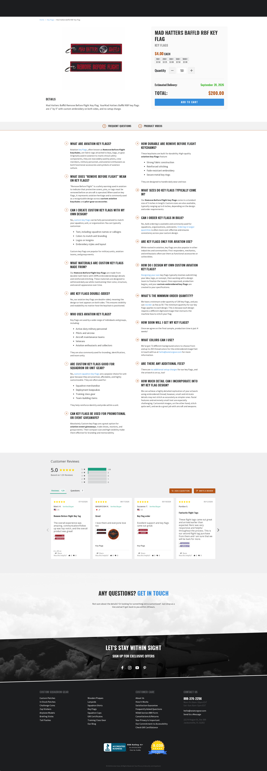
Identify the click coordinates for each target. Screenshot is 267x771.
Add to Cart (189, 102)
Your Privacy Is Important (148, 720)
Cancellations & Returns (147, 716)
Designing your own (150, 275)
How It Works (142, 701)
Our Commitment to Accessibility (152, 723)
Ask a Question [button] (182, 491)
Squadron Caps (95, 712)
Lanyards (92, 701)
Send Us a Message (192, 714)
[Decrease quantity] (172, 70)
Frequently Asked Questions (149, 709)
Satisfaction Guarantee (147, 705)
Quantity (160, 70)
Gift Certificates (95, 716)
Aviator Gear (115, 766)
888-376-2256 (193, 698)
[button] (70, 555)
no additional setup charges (164, 369)
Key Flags (58, 551)
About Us (140, 698)
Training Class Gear (97, 720)
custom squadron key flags (86, 373)
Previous (47, 530)
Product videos (152, 126)
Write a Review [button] (206, 491)
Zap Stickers (45, 709)
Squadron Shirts (95, 705)
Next (218, 530)
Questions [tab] (75, 490)
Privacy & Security (144, 766)
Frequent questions (119, 126)
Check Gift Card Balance (147, 727)
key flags (83, 149)
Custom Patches (47, 698)
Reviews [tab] (55, 490)
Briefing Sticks (47, 716)
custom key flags (82, 219)
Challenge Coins (47, 705)
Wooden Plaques (95, 698)
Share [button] (59, 553)
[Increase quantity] (191, 70)
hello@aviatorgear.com (170, 352)
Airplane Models (47, 712)
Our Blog (92, 723)
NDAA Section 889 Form (147, 712)
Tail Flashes (45, 720)
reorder (148, 304)
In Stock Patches (47, 701)
